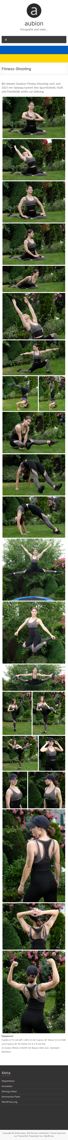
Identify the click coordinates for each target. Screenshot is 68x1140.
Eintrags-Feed (9, 1091)
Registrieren (8, 1081)
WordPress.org (9, 1101)
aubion (34, 23)
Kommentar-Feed (11, 1096)
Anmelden (7, 1086)
